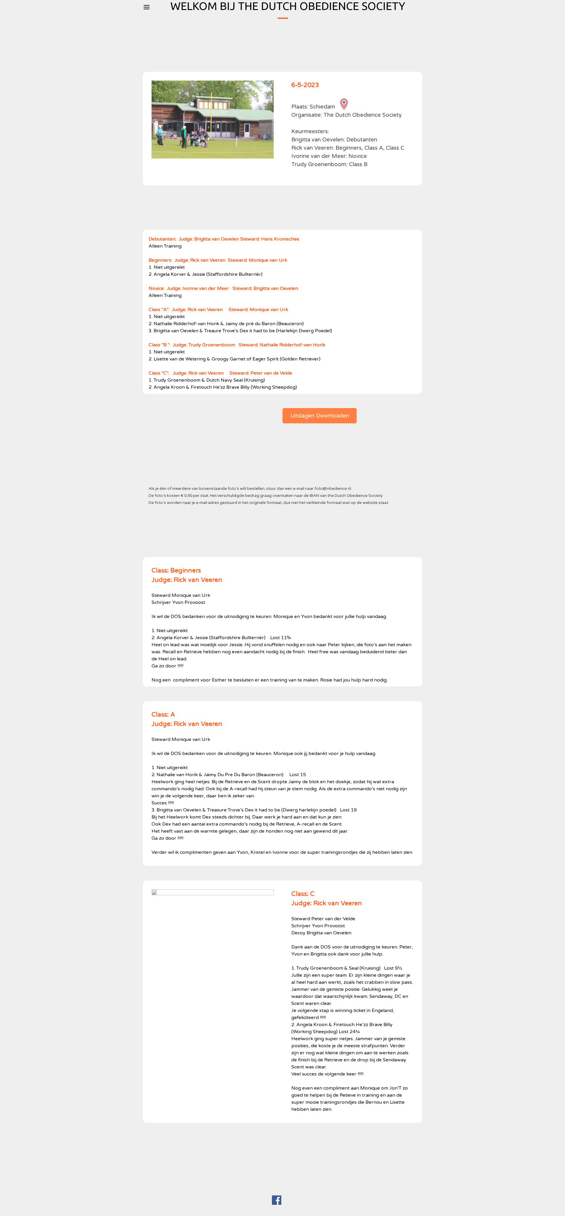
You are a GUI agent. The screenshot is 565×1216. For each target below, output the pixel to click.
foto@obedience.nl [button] (333, 488)
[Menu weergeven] (146, 7)
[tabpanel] (352, 132)
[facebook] (276, 1200)
